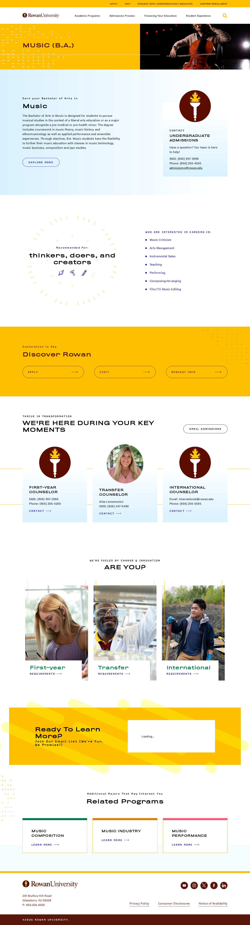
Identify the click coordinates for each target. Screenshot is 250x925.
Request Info (183, 372)
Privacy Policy (139, 903)
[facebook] (214, 885)
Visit (128, 3)
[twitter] (204, 885)
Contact (36, 510)
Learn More (41, 844)
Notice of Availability (213, 903)
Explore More (41, 162)
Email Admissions (205, 428)
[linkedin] (223, 885)
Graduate (186, 3)
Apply (113, 3)
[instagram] (194, 885)
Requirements (42, 673)
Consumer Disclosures (174, 903)
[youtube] (184, 885)
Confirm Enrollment (214, 3)
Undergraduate (167, 3)
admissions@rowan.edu (186, 168)
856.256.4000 (35, 905)
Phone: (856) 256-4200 (185, 163)
